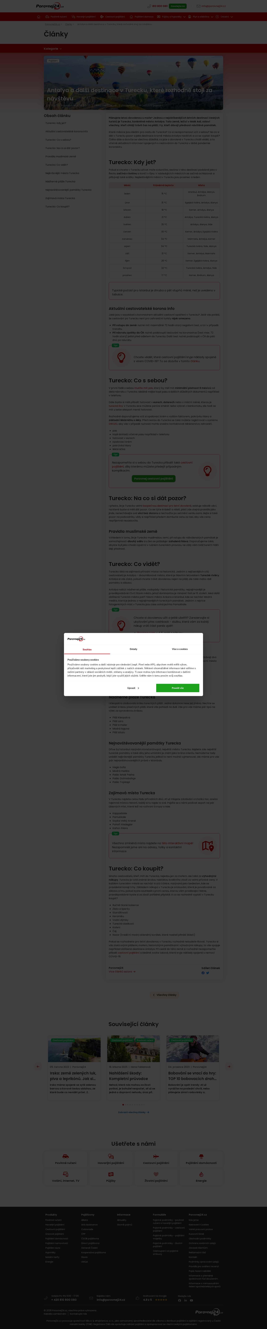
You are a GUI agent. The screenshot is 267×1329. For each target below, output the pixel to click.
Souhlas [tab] (87, 649)
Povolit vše (178, 688)
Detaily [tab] (133, 649)
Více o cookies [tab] (180, 649)
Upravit (131, 688)
